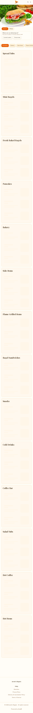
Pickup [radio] (11, 28)
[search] (28, 2)
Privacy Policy (16, 692)
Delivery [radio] (5, 28)
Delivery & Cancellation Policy (16, 695)
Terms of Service (16, 697)
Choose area (17, 37)
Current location (7, 37)
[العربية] (30, 2)
